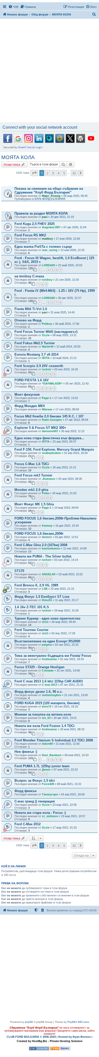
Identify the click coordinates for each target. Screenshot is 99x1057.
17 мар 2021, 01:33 (65, 827)
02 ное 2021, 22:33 (66, 644)
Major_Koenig (51, 195)
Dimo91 (47, 600)
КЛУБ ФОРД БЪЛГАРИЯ (50, 198)
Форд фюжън (25, 791)
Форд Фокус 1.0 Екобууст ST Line (41, 597)
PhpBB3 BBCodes (78, 1022)
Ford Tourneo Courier (31, 630)
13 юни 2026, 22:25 (72, 250)
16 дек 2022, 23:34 (67, 525)
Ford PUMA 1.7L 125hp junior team (42, 766)
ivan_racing (49, 250)
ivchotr (46, 369)
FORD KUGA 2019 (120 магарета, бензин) (46, 703)
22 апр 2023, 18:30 (76, 452)
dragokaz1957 (51, 227)
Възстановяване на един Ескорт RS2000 (47, 641)
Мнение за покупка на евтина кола (42, 714)
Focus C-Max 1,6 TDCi (31, 464)
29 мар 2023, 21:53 (64, 493)
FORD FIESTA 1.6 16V (31, 380)
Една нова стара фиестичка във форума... (49, 438)
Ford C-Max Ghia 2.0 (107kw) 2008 (40, 545)
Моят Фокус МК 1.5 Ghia (34, 504)
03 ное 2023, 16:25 (66, 369)
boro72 (46, 706)
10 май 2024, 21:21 (65, 357)
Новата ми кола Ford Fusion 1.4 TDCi (44, 726)
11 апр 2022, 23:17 (66, 600)
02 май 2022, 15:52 (71, 574)
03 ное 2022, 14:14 (66, 559)
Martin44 (47, 346)
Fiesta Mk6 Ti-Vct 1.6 (30, 309)
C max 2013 (49, 684)
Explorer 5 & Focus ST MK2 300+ (40, 428)
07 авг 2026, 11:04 (74, 227)
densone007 (50, 431)
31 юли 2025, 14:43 (63, 312)
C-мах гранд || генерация (34, 801)
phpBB (29, 1022)
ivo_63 (46, 717)
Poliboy (47, 323)
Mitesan (47, 409)
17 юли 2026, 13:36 (68, 238)
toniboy (47, 279)
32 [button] (74, 173)
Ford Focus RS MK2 (30, 235)
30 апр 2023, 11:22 (73, 431)
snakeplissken (51, 452)
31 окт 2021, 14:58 (68, 670)
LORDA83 (48, 265)
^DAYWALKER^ (52, 383)
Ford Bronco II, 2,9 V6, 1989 (36, 585)
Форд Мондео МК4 (29, 406)
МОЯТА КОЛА (18, 157)
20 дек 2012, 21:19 (62, 216)
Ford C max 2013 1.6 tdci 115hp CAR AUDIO (48, 681)
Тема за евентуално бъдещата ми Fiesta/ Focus (52, 656)
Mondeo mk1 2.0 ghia (31, 490)
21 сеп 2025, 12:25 (67, 279)
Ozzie (46, 335)
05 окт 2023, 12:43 (77, 383)
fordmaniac (49, 659)
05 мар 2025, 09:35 (75, 195)
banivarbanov (51, 548)
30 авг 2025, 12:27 (69, 297)
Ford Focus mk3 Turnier (33, 475)
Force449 (48, 783)
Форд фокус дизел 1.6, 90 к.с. (38, 692)
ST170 (19, 571)
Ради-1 (46, 397)
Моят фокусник (27, 394)
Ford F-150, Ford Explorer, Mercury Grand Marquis (54, 449)
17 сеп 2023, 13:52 (66, 397)
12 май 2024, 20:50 (68, 346)
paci (44, 216)
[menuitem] (13, 7)
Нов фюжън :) (25, 752)
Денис (46, 769)
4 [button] (58, 173)
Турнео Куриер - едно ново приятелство (47, 618)
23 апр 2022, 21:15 (62, 588)
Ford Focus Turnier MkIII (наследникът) (45, 332)
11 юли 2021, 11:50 (67, 743)
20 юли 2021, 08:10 (72, 729)
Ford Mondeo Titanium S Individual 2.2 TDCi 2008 (53, 740)
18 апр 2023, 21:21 (64, 467)
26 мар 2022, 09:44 (64, 621)
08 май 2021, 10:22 (69, 783)
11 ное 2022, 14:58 (75, 548)
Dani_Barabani (51, 755)
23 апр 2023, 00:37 (64, 441)
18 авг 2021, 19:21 (65, 717)
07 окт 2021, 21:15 (71, 684)
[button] (34, 173)
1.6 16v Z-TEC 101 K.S (31, 607)
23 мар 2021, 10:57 (73, 816)
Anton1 (47, 537)
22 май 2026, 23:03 (70, 265)
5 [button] (64, 173)
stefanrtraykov (51, 695)
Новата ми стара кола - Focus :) (40, 813)
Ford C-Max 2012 (27, 824)
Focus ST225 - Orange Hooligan (39, 667)
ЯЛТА (46, 357)
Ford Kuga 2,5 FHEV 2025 (34, 224)
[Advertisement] (49, 71)
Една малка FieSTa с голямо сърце (43, 246)
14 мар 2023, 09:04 (66, 507)
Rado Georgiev (52, 419)
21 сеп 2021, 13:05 (76, 695)
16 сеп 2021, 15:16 (66, 706)
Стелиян (48, 670)
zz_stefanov (50, 816)
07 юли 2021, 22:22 (66, 769)
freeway (47, 525)
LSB (44, 588)
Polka (45, 493)
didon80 (47, 743)
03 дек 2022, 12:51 (66, 537)
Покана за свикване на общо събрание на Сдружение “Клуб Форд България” (48, 190)
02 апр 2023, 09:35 (70, 478)
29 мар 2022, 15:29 (66, 610)
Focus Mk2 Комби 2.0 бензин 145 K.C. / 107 (49, 416)
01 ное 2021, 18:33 (72, 659)
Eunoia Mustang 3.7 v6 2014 (36, 354)
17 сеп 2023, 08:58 (67, 409)
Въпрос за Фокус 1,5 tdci (34, 780)
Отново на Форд (27, 320)
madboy (47, 238)
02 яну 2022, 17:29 (63, 633)
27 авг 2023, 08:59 (76, 419)
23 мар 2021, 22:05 (65, 804)
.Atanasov (48, 478)
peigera (47, 644)
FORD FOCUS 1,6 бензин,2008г (38, 533)
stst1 (45, 621)
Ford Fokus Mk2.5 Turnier (34, 343)
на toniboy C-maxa (29, 276)
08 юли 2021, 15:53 (76, 755)
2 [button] (47, 173)
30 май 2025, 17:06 (67, 323)
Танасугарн (50, 794)
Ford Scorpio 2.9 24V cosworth (38, 366)
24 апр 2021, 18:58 (73, 794)
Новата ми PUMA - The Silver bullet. (43, 556)
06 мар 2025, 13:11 (64, 335)
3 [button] (53, 173)
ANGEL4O (49, 574)
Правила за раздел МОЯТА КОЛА (41, 213)
